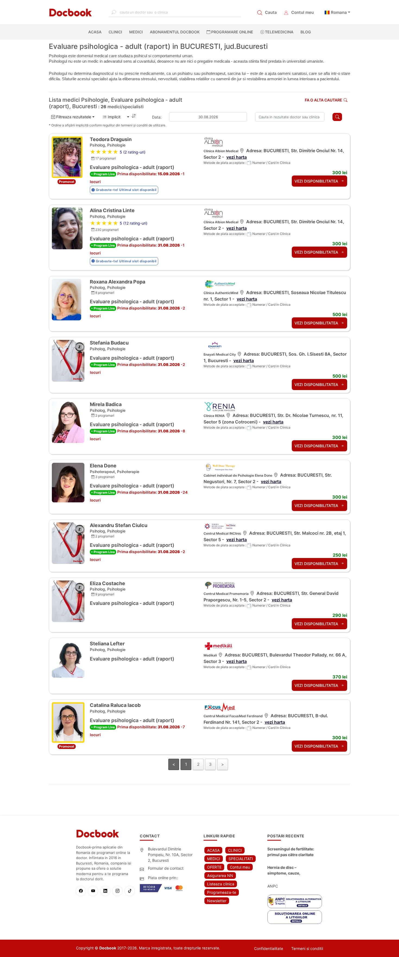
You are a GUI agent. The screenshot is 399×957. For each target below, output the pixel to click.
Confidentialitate (268, 948)
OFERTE (214, 867)
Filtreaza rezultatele (73, 116)
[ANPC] (294, 901)
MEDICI (136, 32)
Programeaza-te (221, 892)
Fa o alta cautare (323, 100)
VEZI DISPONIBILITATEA (316, 181)
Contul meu (302, 12)
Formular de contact (165, 868)
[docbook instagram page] (119, 891)
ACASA (96, 32)
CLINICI (115, 32)
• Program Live (103, 174)
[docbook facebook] (82, 891)
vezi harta (236, 157)
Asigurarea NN (220, 875)
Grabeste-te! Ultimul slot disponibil (126, 190)
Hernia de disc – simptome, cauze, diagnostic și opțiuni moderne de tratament (288, 870)
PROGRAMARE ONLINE (231, 32)
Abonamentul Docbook (174, 32)
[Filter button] (337, 117)
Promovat (66, 182)
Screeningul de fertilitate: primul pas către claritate (290, 852)
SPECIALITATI (241, 858)
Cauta (271, 12)
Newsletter (216, 900)
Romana (339, 12)
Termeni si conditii (307, 948)
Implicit (116, 116)
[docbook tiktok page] (131, 891)
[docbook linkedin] (106, 891)
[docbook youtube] (94, 891)
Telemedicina (278, 32)
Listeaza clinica (220, 884)
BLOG (305, 32)
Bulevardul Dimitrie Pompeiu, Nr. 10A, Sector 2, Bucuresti (170, 855)
